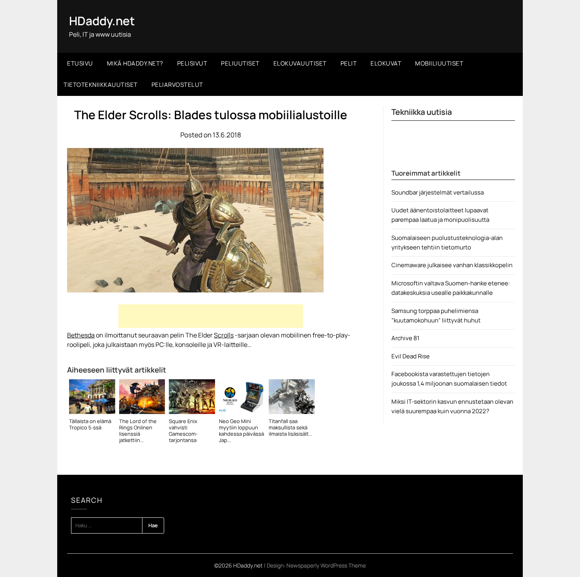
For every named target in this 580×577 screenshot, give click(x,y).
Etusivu (80, 63)
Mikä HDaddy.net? (135, 63)
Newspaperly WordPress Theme (326, 565)
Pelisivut (192, 63)
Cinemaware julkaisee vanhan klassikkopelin (452, 265)
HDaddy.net (102, 21)
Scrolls (224, 335)
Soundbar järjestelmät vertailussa (437, 192)
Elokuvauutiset (300, 63)
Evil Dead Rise (410, 356)
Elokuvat (385, 63)
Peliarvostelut (177, 85)
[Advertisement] (210, 316)
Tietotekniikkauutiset (101, 85)
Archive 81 (405, 338)
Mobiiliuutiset (439, 63)
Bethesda (81, 335)
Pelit (349, 63)
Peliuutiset (240, 63)
